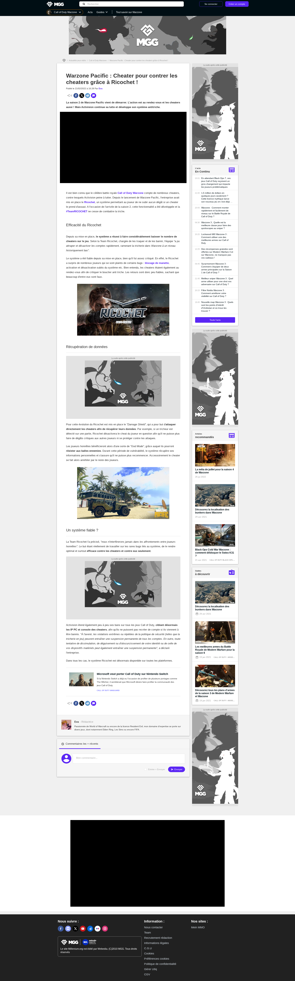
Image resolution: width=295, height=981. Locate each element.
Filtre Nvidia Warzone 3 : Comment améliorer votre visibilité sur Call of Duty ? (213, 293)
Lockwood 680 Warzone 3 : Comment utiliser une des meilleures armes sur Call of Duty (214, 238)
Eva (100, 88)
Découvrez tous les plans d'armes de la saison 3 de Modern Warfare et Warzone (215, 693)
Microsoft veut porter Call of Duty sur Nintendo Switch (132, 674)
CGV (147, 974)
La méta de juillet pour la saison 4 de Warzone (214, 471)
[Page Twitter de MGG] (75, 929)
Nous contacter (153, 927)
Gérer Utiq (150, 969)
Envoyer (178, 769)
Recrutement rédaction (158, 937)
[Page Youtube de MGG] (83, 929)
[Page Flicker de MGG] (97, 929)
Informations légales (156, 943)
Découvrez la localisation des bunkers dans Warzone (212, 511)
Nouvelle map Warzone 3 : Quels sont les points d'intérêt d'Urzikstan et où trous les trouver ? (217, 306)
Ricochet (89, 202)
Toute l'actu (215, 320)
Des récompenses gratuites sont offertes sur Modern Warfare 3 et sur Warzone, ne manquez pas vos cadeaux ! (217, 253)
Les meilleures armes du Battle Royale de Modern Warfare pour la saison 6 (215, 649)
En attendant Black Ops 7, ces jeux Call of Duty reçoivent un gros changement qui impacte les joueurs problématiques (216, 182)
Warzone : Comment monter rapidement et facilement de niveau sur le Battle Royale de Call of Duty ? (215, 212)
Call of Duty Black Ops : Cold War (226, 560)
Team (147, 932)
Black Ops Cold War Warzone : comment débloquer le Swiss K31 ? (214, 552)
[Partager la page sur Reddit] (87, 95)
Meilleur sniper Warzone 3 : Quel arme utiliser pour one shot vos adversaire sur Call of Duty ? (217, 281)
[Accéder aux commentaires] (93, 95)
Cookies (149, 953)
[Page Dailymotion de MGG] (90, 929)
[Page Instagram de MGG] (105, 929)
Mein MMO (198, 927)
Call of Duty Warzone (98, 60)
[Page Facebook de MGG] (61, 929)
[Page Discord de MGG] (68, 929)
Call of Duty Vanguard (108, 690)
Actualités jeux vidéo (77, 60)
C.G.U (148, 948)
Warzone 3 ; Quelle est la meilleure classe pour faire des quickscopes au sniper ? (216, 225)
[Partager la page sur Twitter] (81, 95)
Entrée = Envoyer (156, 769)
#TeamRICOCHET (76, 211)
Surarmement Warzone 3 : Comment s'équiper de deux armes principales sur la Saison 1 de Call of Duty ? (216, 268)
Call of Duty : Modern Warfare (229, 657)
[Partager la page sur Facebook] (75, 95)
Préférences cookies (156, 958)
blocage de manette (157, 263)
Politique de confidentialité (160, 963)
